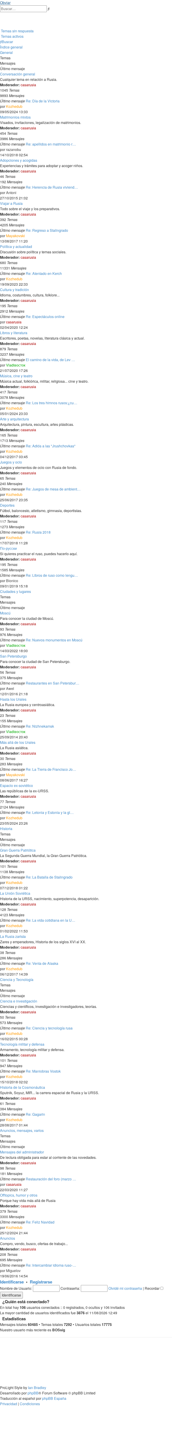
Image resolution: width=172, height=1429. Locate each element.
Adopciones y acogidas (18, 160)
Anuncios (7, 1238)
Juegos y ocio (11, 462)
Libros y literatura (13, 332)
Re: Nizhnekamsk (40, 726)
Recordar (152, 1288)
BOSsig (58, 1329)
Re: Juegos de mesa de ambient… (53, 489)
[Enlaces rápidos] (0, 25)
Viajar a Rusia (11, 203)
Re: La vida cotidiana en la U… (50, 920)
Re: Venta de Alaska (42, 963)
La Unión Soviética (15, 893)
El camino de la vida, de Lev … (50, 359)
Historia (6, 828)
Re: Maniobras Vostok (43, 1071)
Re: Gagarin (35, 1114)
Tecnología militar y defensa (22, 1044)
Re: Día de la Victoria (43, 101)
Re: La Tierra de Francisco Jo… (51, 769)
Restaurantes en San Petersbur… (52, 683)
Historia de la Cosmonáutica (22, 1087)
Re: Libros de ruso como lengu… (52, 575)
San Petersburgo (13, 656)
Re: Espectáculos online (45, 316)
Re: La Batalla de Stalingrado (49, 877)
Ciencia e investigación (18, 1001)
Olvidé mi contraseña (125, 1288)
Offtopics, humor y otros (18, 1195)
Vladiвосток (15, 365)
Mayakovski (15, 235)
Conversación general (17, 74)
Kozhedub (14, 106)
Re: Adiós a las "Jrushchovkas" (50, 445)
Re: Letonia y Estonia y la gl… (50, 812)
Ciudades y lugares (15, 591)
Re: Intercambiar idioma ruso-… (51, 1265)
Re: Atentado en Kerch (44, 273)
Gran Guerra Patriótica (18, 850)
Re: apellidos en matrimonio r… (51, 144)
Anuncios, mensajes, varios (22, 1130)
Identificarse (12, 1282)
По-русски (8, 548)
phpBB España (54, 1398)
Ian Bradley (37, 1387)
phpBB (33, 1393)
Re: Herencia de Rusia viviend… (52, 187)
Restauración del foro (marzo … (51, 1179)
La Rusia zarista (13, 936)
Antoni (11, 192)
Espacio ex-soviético (16, 785)
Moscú (5, 613)
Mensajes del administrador (22, 1152)
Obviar (5, 2)
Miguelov (13, 1270)
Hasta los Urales (13, 699)
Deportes (7, 505)
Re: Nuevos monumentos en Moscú (54, 640)
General (6, 52)
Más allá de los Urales (17, 742)
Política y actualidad (16, 246)
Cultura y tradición (14, 289)
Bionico (12, 580)
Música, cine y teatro (16, 375)
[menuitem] (0, 14)
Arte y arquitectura (14, 419)
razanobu (13, 149)
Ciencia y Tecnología (16, 979)
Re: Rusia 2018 (38, 532)
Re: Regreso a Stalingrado (47, 230)
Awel (10, 688)
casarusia (28, 84)
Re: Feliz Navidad (40, 1222)
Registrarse (41, 1282)
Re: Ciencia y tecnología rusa (49, 1028)
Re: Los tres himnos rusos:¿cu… (51, 402)
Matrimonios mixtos (15, 117)
